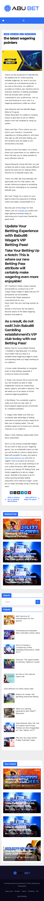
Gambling (15, 530)
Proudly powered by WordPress (15, 883)
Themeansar (22, 886)
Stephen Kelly (30, 786)
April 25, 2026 (13, 857)
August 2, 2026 (13, 809)
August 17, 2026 (14, 786)
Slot (21, 34)
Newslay (35, 883)
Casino (6, 34)
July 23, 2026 (13, 833)
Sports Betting (30, 34)
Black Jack (14, 34)
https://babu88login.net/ (14, 458)
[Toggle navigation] (23, 20)
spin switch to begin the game (30, 498)
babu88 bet (23, 211)
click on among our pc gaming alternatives (13, 499)
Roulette (17, 891)
